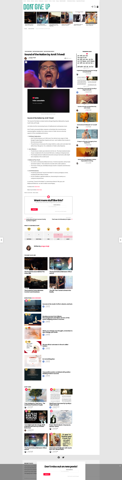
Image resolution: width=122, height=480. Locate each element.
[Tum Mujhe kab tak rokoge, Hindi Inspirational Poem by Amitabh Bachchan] (36, 416)
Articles (28, 1)
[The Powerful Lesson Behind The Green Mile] (30, 18)
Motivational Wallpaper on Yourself (87, 125)
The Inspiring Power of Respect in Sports (78, 25)
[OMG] (29, 314)
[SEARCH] (95, 6)
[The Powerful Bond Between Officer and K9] (42, 18)
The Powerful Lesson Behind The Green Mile (29, 25)
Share (26, 62)
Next (97, 19)
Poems (50, 1)
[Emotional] (29, 300)
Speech (46, 1)
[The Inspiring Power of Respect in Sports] (79, 18)
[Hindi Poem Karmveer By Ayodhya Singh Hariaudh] (61, 395)
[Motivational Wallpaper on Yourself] (87, 117)
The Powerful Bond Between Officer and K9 (41, 25)
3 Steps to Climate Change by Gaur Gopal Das (87, 142)
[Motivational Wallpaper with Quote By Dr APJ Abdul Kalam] (61, 439)
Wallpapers (41, 1)
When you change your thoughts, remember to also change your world (58, 331)
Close (120, 466)
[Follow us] (92, 6)
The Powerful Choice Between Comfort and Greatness (53, 25)
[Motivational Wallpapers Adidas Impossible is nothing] (87, 152)
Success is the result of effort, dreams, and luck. (58, 304)
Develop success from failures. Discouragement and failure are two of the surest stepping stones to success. (56, 317)
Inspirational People (80, 1)
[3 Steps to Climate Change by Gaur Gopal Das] (87, 134)
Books (54, 1)
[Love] (29, 328)
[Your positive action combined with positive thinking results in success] (32, 374)
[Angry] (26, 314)
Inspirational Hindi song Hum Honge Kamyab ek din (87, 71)
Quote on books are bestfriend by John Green (87, 107)
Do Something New (49, 359)
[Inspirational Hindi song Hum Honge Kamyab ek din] (87, 61)
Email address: (57, 204)
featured (36, 192)
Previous (25, 19)
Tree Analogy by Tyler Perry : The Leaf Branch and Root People (34, 404)
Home (24, 1)
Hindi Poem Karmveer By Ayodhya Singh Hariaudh (60, 404)
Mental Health (62, 1)
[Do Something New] (32, 361)
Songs (57, 1)
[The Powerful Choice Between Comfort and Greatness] (55, 18)
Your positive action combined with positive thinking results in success (56, 372)
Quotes (36, 1)
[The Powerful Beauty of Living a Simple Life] (91, 18)
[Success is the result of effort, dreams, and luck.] (32, 306)
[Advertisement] (61, 41)
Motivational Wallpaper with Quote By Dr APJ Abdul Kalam (60, 448)
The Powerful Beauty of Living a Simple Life (91, 25)
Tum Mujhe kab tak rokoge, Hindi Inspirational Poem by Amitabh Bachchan (34, 426)
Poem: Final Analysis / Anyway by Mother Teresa (60, 425)
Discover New (36, 298)
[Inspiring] (29, 342)
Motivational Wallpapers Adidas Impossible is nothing (87, 160)
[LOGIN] (98, 6)
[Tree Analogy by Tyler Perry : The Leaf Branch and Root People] (36, 395)
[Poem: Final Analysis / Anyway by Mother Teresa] (61, 416)
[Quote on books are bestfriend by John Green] (87, 99)
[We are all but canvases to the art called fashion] (32, 347)
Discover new (28, 192)
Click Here (37, 186)
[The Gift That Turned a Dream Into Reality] (67, 18)
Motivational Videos (71, 1)
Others (27, 269)
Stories (32, 1)
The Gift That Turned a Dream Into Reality (66, 25)
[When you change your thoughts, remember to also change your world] (32, 333)
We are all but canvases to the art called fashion (55, 345)
